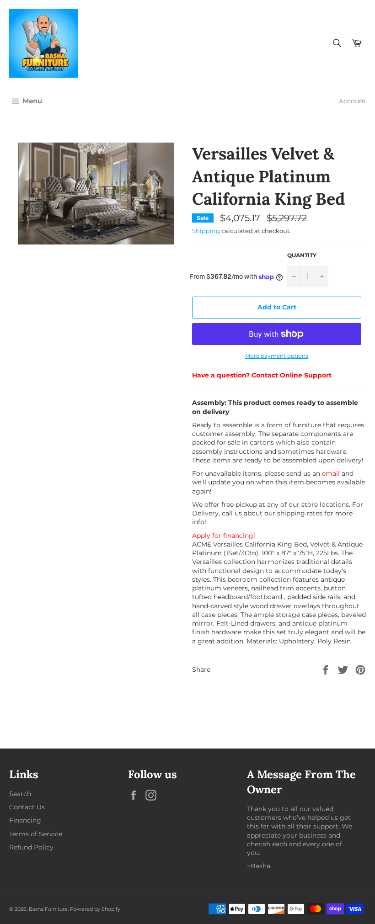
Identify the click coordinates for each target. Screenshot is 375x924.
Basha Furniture (48, 909)
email (331, 473)
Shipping (206, 230)
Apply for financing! (223, 535)
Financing (25, 820)
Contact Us (27, 807)
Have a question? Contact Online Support (262, 375)
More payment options (276, 355)
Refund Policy (31, 847)
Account (352, 101)
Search (20, 794)
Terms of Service (35, 834)
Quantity (301, 255)
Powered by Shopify (95, 909)
